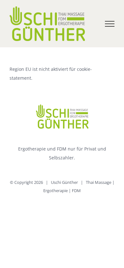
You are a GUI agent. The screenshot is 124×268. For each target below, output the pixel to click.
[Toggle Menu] (110, 24)
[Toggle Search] (87, 23)
